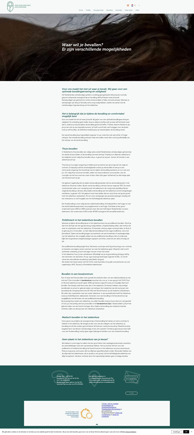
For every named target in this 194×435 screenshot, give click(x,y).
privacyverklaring (130, 432)
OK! (186, 432)
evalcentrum (87, 280)
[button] (88, 10)
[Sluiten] (191, 431)
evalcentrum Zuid (104, 304)
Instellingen (176, 432)
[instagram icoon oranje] (128, 5)
